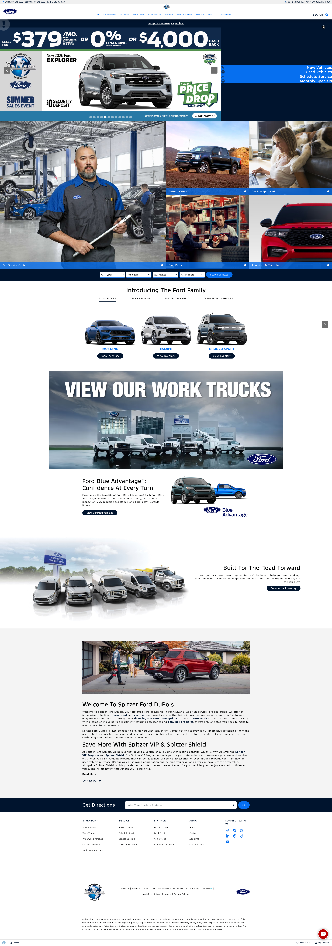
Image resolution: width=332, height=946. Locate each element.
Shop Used (138, 14)
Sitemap (136, 888)
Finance (200, 14)
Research (226, 15)
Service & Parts (184, 14)
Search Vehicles (219, 274)
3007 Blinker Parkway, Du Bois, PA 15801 (308, 2)
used (124, 715)
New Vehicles (89, 827)
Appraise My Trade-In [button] (265, 265)
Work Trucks (154, 14)
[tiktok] (242, 836)
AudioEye (147, 894)
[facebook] (235, 830)
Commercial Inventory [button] (283, 588)
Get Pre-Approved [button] (263, 191)
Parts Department (128, 844)
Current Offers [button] (178, 191)
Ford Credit (160, 833)
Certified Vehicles (91, 844)
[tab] (107, 299)
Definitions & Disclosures (170, 888)
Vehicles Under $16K (92, 850)
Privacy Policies (181, 894)
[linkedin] (228, 836)
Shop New (124, 14)
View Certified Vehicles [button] (100, 512)
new (116, 715)
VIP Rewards (109, 14)
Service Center (126, 827)
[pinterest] (235, 836)
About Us (212, 14)
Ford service (201, 718)
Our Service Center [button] (15, 265)
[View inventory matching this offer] (110, 74)
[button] (323, 27)
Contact (193, 833)
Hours (192, 827)
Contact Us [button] (90, 780)
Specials (169, 14)
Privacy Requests (162, 894)
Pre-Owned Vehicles (92, 839)
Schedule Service (127, 833)
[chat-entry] (323, 934)
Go (243, 805)
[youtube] (228, 841)
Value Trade (160, 839)
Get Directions (196, 844)
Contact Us (124, 888)
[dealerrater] (228, 830)
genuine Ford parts (180, 721)
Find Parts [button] (175, 265)
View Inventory (110, 355)
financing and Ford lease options (156, 718)
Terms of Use (149, 888)
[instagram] (242, 830)
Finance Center (161, 827)
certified (140, 715)
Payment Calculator (164, 844)
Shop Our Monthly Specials (166, 23)
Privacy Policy (193, 888)
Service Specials (127, 839)
